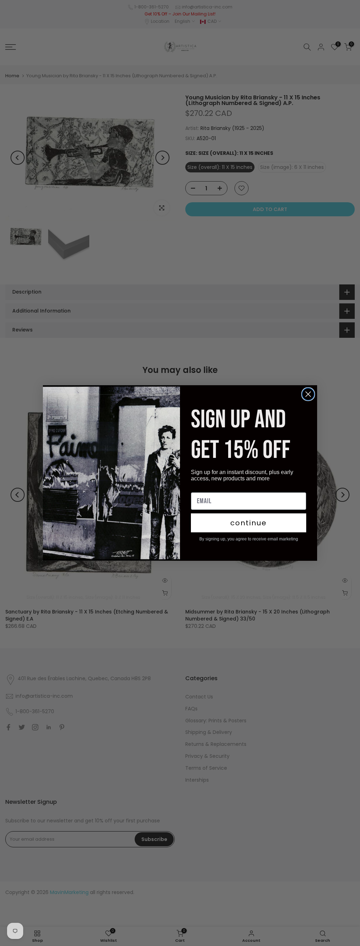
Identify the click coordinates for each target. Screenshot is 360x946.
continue (248, 523)
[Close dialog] (308, 394)
